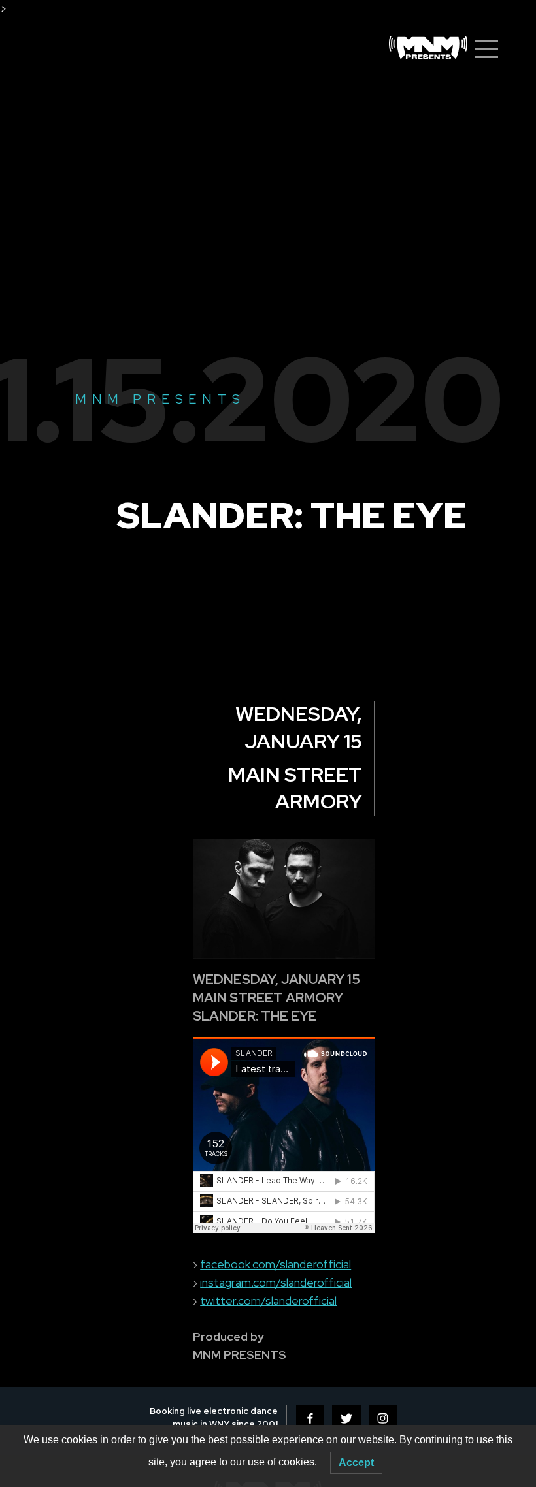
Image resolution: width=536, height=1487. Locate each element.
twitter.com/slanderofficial (268, 1300)
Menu (490, 49)
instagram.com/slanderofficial (276, 1282)
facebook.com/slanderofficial (275, 1263)
